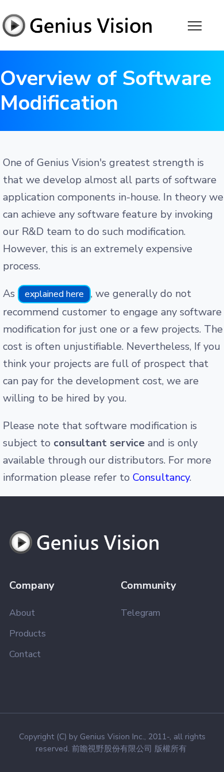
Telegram (140, 613)
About (22, 613)
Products (27, 633)
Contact (25, 654)
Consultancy (161, 477)
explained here (54, 294)
